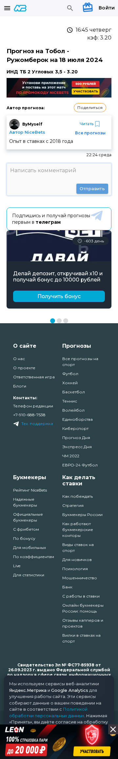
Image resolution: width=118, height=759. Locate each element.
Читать (86, 123)
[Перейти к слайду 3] (65, 320)
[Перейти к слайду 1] (52, 320)
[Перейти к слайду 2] (59, 320)
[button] (90, 107)
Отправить (92, 188)
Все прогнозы (90, 132)
